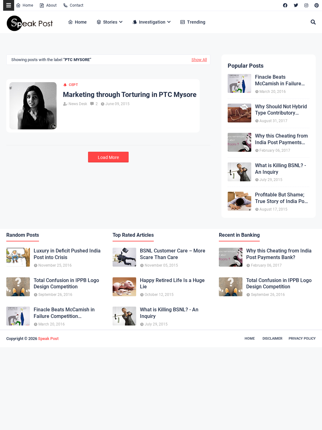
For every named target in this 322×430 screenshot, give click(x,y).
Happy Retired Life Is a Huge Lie (172, 283)
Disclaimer (272, 339)
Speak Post (48, 338)
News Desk (78, 104)
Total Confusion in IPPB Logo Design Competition (66, 283)
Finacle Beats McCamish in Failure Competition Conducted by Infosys (281, 80)
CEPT (73, 85)
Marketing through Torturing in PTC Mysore (130, 95)
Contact (76, 5)
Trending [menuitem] (196, 22)
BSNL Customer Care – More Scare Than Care (172, 254)
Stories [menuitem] (110, 22)
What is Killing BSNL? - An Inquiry (280, 168)
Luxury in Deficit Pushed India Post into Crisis (67, 254)
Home (28, 5)
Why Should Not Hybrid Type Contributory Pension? (281, 110)
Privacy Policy (302, 339)
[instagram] (306, 5)
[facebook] (285, 5)
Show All (199, 59)
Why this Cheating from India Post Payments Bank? (281, 139)
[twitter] (296, 5)
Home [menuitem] (81, 22)
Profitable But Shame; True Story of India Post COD (281, 198)
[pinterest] (316, 5)
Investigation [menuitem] (152, 22)
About (51, 5)
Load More (108, 157)
